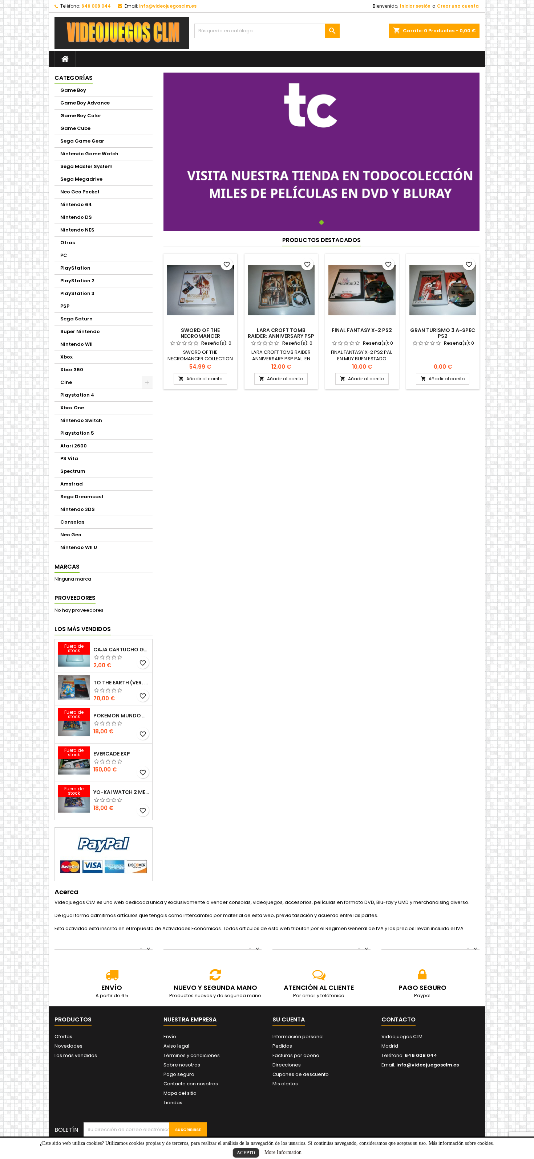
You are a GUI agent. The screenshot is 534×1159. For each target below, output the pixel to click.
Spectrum (72, 471)
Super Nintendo (80, 331)
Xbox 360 (71, 369)
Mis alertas (285, 1083)
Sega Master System (86, 166)
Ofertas (63, 1036)
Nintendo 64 (76, 204)
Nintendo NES (77, 229)
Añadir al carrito (200, 379)
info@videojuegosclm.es (168, 6)
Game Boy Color (80, 115)
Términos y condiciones (191, 1055)
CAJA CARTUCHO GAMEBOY (121, 649)
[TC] (321, 152)
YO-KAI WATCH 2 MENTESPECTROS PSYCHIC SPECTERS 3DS (121, 792)
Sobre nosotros (181, 1064)
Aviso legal (176, 1046)
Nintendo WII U (78, 547)
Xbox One (72, 407)
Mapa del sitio (180, 1093)
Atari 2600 (73, 445)
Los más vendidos (82, 629)
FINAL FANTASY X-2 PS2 (362, 330)
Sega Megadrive (81, 179)
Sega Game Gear (82, 141)
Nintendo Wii (76, 344)
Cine (66, 382)
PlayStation (75, 268)
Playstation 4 (77, 395)
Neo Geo (70, 534)
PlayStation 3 (77, 293)
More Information (283, 1152)
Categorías (73, 78)
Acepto (246, 1152)
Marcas (67, 566)
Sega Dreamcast (82, 496)
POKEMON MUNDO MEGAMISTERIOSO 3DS (121, 715)
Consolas (72, 522)
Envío (169, 1036)
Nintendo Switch (81, 420)
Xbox (66, 356)
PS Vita (69, 458)
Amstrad (71, 483)
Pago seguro (178, 1074)
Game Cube (75, 128)
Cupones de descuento (300, 1074)
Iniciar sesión (415, 6)
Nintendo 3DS (77, 509)
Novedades (68, 1046)
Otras (67, 242)
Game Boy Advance (85, 102)
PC (63, 255)
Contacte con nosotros (190, 1083)
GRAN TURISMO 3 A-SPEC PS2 (442, 333)
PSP (64, 306)
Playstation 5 (77, 433)
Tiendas (172, 1102)
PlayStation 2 (77, 280)
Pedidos (282, 1046)
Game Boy (73, 90)
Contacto (398, 1019)
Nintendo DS (76, 217)
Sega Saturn (76, 318)
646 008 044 (96, 6)
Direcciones (286, 1064)
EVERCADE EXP (111, 754)
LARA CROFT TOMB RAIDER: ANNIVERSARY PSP (281, 333)
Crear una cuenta (458, 6)
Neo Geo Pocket (80, 191)
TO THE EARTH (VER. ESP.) (121, 682)
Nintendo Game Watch (89, 153)
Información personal (298, 1036)
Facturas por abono (295, 1055)
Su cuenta (288, 1019)
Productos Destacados (321, 240)
